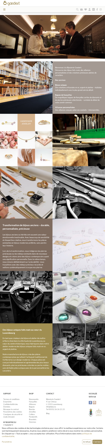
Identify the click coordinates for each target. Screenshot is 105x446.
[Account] (89, 9)
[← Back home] (16, 3)
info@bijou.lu (51, 407)
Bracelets (32, 419)
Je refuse (87, 442)
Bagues (32, 407)
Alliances (32, 404)
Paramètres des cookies (12, 412)
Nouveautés (34, 399)
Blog (47, 413)
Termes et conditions (11, 399)
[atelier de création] (26, 297)
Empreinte (7, 402)
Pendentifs (33, 417)
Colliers (32, 414)
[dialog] (52, 435)
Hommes (32, 422)
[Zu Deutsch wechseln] (93, 9)
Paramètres (7, 442)
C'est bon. (97, 442)
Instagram (94, 402)
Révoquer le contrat (11, 409)
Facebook (90, 402)
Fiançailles (33, 402)
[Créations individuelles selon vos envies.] (78, 244)
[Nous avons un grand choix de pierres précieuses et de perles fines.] (78, 297)
